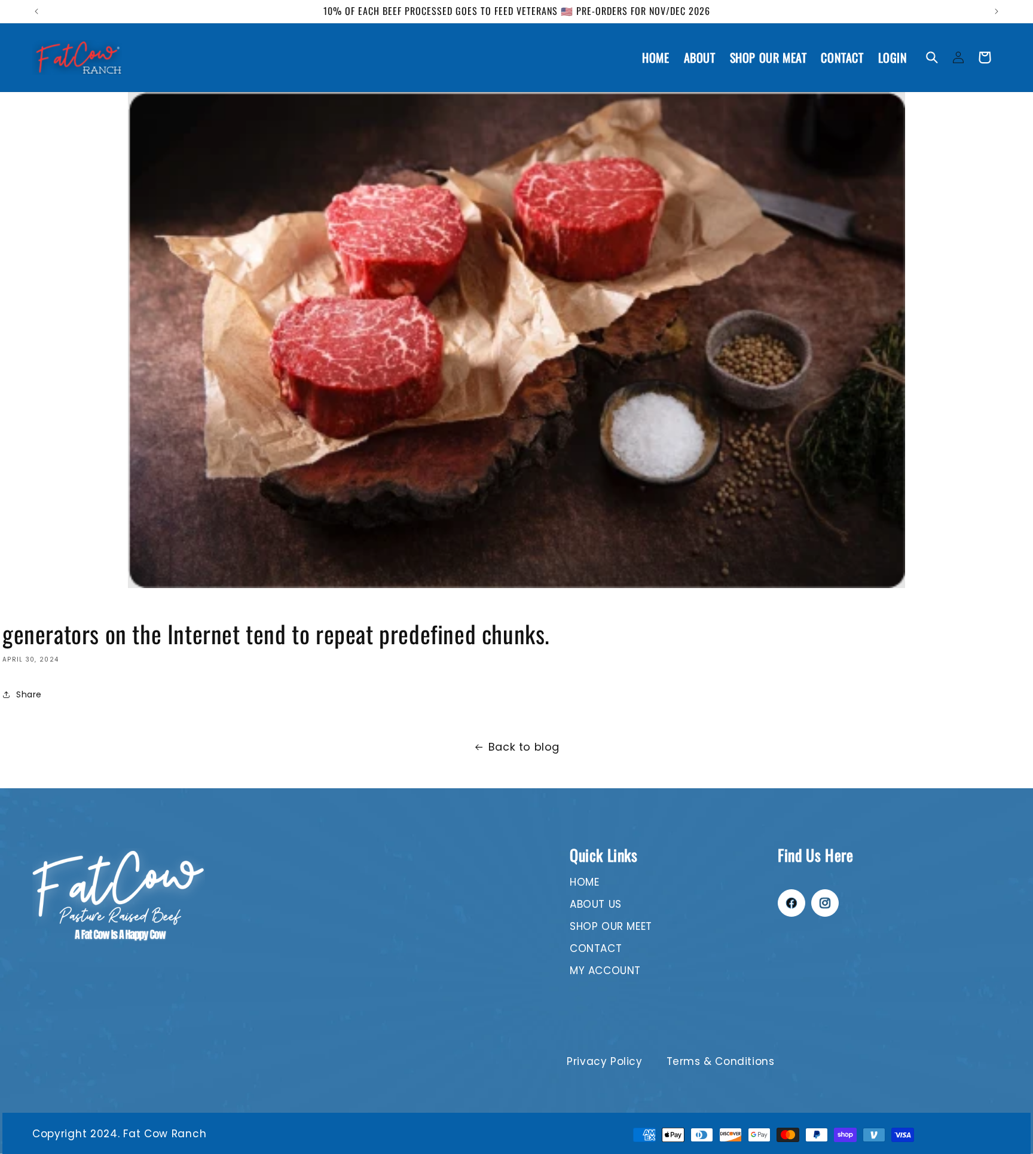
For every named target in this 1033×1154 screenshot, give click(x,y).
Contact (596, 948)
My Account (605, 970)
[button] (932, 57)
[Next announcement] (996, 11)
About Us (596, 904)
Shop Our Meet (611, 926)
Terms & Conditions (721, 1061)
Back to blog (524, 746)
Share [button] (29, 694)
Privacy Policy (604, 1061)
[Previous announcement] (36, 11)
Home (584, 882)
